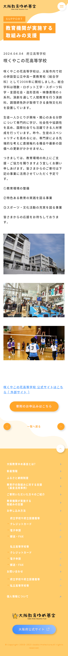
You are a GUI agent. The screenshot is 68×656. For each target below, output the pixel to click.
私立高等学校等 (19, 585)
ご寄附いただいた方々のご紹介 (26, 494)
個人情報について (18, 596)
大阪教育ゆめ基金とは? (21, 464)
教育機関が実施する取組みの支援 (19, 502)
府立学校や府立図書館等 (25, 579)
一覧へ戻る (34, 426)
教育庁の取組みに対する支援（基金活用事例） (24, 486)
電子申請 (15, 530)
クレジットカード (21, 524)
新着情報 (12, 471)
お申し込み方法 (16, 510)
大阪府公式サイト (32, 629)
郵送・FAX (17, 536)
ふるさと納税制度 (18, 478)
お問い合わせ (15, 571)
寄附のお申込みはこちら (34, 406)
